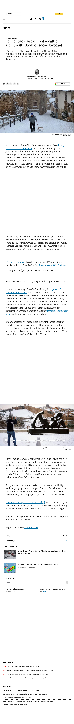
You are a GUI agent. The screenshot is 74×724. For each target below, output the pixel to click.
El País (20, 556)
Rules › (66, 541)
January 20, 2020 (46, 270)
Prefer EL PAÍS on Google (63, 84)
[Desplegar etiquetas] (67, 582)
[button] (37, 425)
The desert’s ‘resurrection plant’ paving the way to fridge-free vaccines (30, 678)
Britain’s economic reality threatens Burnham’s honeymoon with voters (31, 670)
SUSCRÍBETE (59, 14)
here (44, 591)
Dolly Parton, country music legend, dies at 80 (17, 697)
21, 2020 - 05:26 (30, 79)
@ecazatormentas (15, 262)
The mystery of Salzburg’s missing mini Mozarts (23, 666)
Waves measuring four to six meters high (25, 502)
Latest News (19, 33)
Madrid (5, 33)
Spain (6, 28)
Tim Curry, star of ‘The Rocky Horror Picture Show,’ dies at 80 (27, 674)
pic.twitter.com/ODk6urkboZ (52, 265)
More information (11, 591)
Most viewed (7, 686)
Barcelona (11, 33)
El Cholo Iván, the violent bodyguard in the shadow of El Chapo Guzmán (25, 694)
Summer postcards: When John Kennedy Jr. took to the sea (21, 690)
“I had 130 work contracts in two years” (15, 704)
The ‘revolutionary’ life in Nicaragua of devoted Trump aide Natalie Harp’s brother (28, 701)
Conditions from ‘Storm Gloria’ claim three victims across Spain (42, 552)
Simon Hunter (31, 527)
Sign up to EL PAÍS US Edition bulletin (19, 536)
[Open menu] (4, 18)
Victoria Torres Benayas (37, 77)
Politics (8, 582)
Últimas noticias (8, 663)
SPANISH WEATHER (11, 38)
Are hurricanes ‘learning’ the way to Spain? (38, 564)
